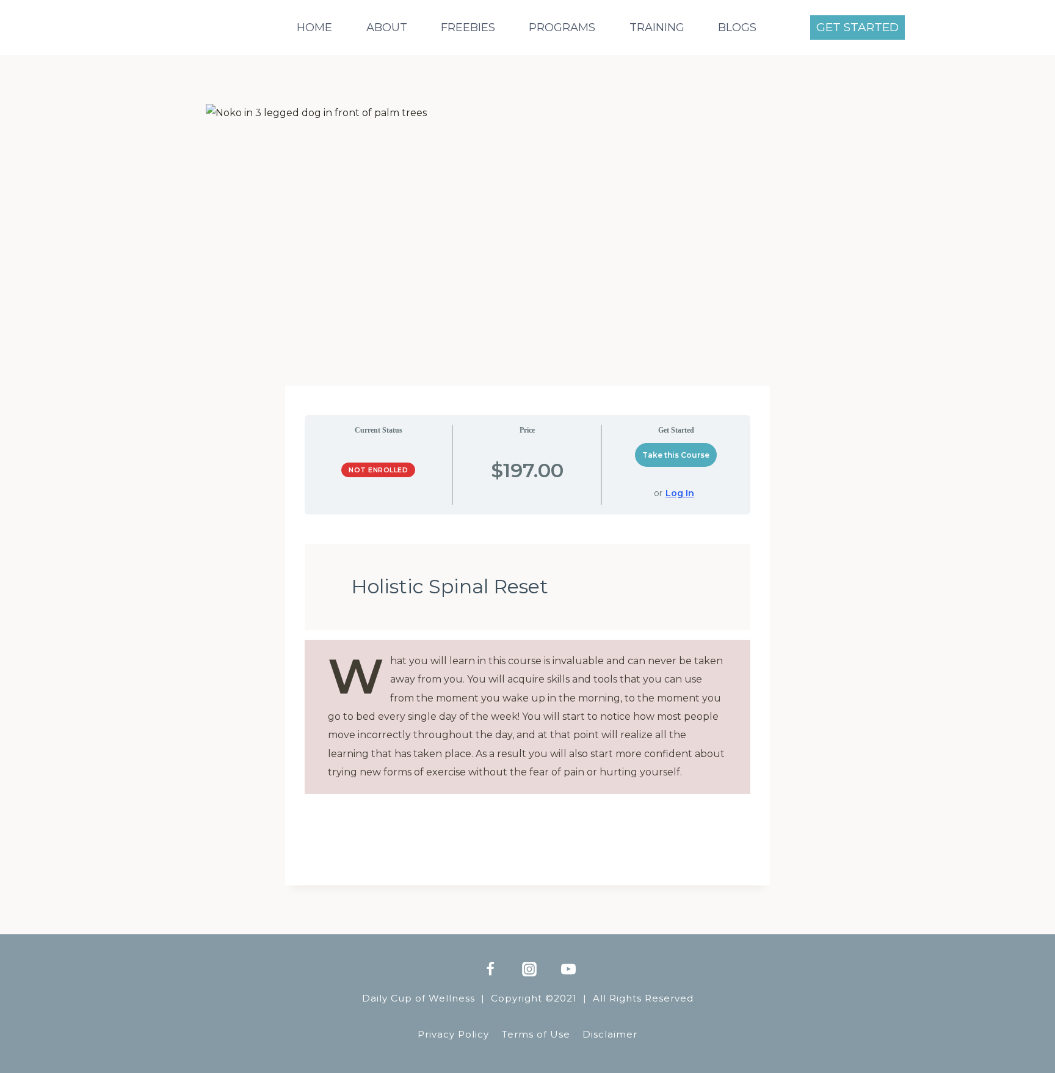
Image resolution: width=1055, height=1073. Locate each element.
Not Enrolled (378, 470)
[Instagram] (529, 969)
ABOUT (386, 27)
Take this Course (675, 455)
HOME (314, 27)
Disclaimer (609, 1034)
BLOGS (737, 27)
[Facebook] (490, 969)
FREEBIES (468, 27)
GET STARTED (857, 27)
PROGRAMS (562, 27)
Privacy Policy (453, 1034)
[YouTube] (568, 969)
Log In (679, 493)
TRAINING (656, 27)
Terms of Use (536, 1034)
